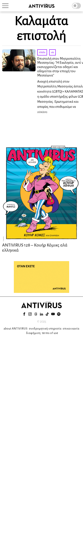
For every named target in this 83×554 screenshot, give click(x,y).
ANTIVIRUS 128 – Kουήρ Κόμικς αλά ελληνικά (34, 247)
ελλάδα (42, 52)
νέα (52, 52)
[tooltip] (24, 314)
